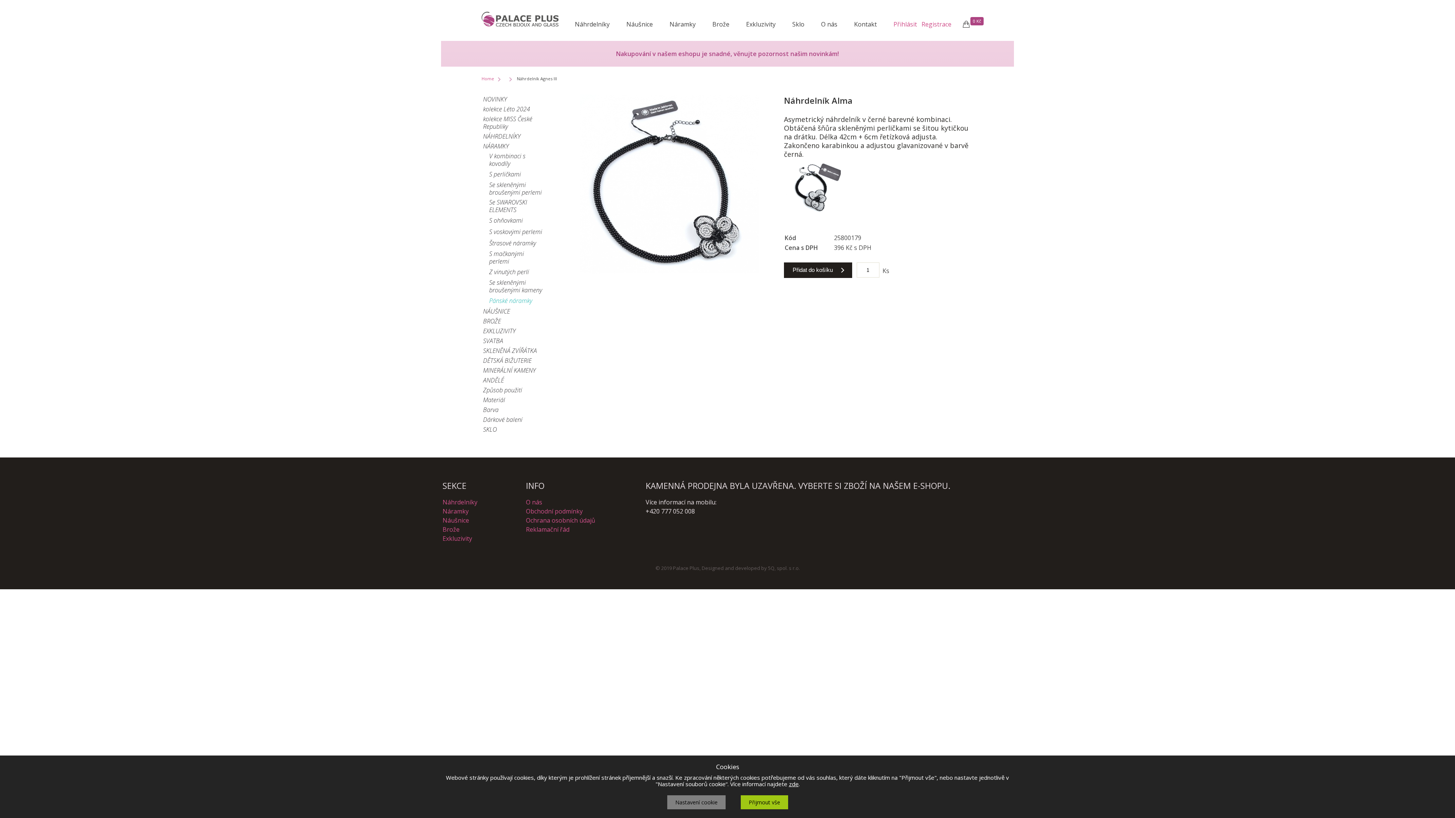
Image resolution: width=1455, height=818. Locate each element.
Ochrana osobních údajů (560, 520)
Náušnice (639, 24)
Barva (491, 410)
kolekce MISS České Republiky (507, 123)
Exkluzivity (761, 24)
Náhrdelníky (592, 24)
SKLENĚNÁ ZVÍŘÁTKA (510, 351)
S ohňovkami (506, 220)
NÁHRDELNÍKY (502, 136)
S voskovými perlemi (515, 232)
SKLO (490, 429)
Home (488, 78)
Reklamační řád (547, 529)
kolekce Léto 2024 (506, 109)
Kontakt (865, 24)
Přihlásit (905, 24)
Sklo (798, 24)
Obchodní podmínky (554, 511)
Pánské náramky (510, 301)
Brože (720, 24)
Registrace (936, 24)
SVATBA (493, 341)
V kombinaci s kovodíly (507, 160)
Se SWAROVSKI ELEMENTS (508, 206)
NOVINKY (495, 99)
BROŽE (492, 321)
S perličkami (505, 174)
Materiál (494, 400)
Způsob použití (502, 390)
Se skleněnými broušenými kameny (515, 286)
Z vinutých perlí (509, 272)
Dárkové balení (503, 419)
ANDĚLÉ (493, 380)
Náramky (683, 24)
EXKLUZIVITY (499, 331)
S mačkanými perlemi (506, 257)
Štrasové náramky (512, 243)
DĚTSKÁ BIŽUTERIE (507, 360)
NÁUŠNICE (496, 311)
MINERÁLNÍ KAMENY (509, 370)
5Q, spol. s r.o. (784, 568)
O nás (829, 24)
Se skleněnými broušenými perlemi (515, 189)
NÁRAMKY (496, 146)
